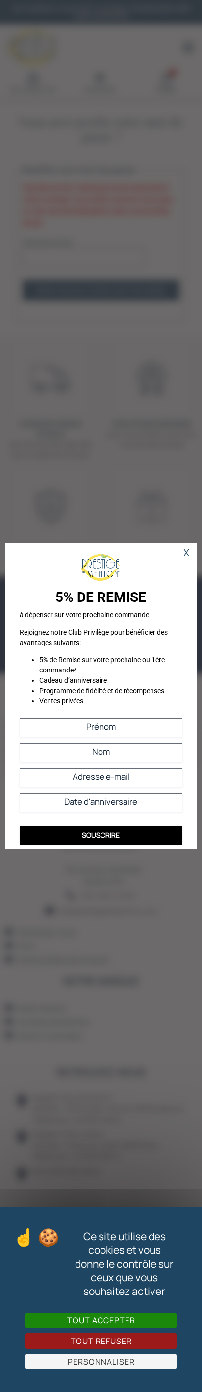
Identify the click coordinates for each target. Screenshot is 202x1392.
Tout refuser (101, 1341)
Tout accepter (101, 1320)
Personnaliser (101, 1361)
